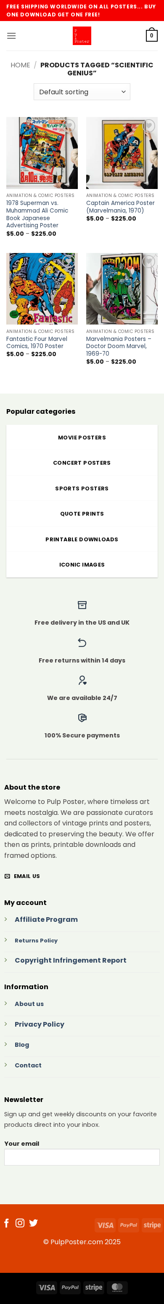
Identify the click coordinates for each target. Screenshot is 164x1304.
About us (29, 1004)
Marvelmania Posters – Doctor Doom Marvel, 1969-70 (118, 346)
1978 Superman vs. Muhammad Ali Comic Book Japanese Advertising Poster (37, 214)
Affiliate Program (46, 919)
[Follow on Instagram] (20, 1224)
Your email (21, 1143)
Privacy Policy (39, 1024)
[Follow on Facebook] (6, 1224)
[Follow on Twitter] (33, 1224)
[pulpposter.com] (82, 36)
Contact (28, 1065)
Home (20, 65)
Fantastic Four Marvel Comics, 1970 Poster (36, 342)
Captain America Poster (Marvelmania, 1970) (120, 207)
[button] (11, 35)
